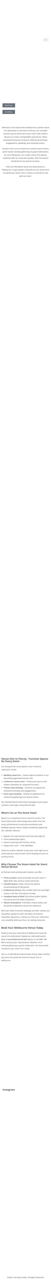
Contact (24, 936)
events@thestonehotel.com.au (20, 939)
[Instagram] (25, 12)
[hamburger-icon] (46, 40)
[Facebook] (25, 6)
